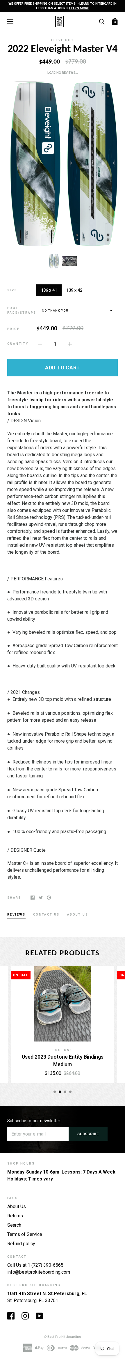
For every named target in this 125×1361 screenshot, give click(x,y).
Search (14, 1225)
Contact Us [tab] (46, 914)
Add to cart (62, 368)
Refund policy (21, 1243)
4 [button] (70, 1092)
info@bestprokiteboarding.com (38, 1272)
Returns (15, 1216)
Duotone (62, 1050)
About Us (16, 1206)
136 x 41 (49, 290)
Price (13, 329)
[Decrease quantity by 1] (40, 343)
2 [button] (60, 1092)
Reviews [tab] (16, 914)
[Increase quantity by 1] (70, 343)
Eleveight (62, 40)
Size (12, 290)
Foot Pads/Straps (21, 310)
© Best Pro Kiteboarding (62, 1337)
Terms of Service (24, 1234)
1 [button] (54, 1092)
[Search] (102, 21)
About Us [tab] (77, 914)
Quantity (17, 344)
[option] (62, 164)
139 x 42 (74, 290)
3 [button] (65, 1092)
